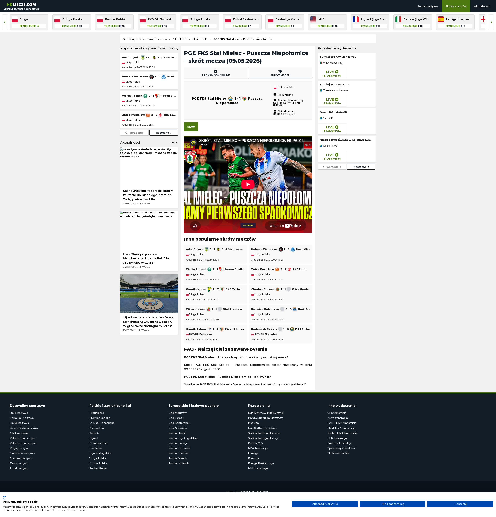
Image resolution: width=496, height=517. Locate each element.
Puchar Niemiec (179, 453)
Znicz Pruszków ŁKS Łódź (149, 114)
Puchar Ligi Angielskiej (183, 438)
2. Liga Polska (98, 463)
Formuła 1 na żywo (22, 417)
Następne (163, 132)
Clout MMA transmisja (341, 427)
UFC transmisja (336, 412)
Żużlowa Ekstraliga (339, 443)
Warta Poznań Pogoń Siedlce (149, 95)
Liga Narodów (178, 427)
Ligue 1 (93, 438)
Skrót (191, 126)
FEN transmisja (337, 438)
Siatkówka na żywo (22, 453)
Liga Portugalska (100, 453)
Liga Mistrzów (178, 412)
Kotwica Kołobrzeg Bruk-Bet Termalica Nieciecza (280, 309)
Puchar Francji (178, 443)
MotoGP (327, 118)
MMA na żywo (19, 432)
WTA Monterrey (332, 62)
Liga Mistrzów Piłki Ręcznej (266, 412)
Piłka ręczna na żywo (23, 443)
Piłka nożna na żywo (23, 438)
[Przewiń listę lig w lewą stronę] (5, 22)
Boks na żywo (19, 412)
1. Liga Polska (133, 62)
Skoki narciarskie (338, 453)
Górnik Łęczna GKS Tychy (213, 289)
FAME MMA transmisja (341, 422)
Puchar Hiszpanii (179, 448)
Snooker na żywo (21, 458)
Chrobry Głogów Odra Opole (280, 289)
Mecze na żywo (427, 6)
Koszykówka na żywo (24, 427)
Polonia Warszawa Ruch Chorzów (149, 76)
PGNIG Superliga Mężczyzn (265, 417)
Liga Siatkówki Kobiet (262, 427)
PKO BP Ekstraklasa (200, 334)
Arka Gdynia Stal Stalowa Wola (149, 57)
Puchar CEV (255, 443)
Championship (98, 443)
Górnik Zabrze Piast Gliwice (215, 328)
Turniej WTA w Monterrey (338, 56)
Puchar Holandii (179, 463)
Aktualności (482, 6)
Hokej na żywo (19, 422)
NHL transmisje (258, 468)
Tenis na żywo (19, 463)
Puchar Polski (98, 468)
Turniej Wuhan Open (334, 84)
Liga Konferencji (179, 422)
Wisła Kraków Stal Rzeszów (214, 309)
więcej (174, 48)
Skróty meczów (456, 6)
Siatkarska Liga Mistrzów (264, 432)
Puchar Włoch (178, 458)
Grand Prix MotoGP (333, 112)
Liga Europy (176, 417)
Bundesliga (96, 427)
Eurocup (253, 458)
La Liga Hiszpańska (102, 422)
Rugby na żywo (20, 448)
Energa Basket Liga (261, 463)
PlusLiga (253, 422)
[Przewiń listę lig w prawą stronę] (491, 22)
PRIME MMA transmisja (342, 432)
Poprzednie (135, 132)
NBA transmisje (258, 448)
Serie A (94, 432)
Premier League (99, 417)
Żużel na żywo (19, 468)
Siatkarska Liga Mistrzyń (264, 438)
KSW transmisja (337, 417)
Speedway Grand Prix (341, 448)
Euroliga (253, 453)
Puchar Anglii (177, 432)
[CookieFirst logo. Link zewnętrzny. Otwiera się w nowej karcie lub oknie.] (4, 498)
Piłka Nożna (283, 94)
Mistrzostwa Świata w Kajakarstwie (345, 139)
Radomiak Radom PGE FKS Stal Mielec (280, 328)
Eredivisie (95, 448)
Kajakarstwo (329, 146)
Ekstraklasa (96, 412)
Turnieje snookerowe (335, 90)
